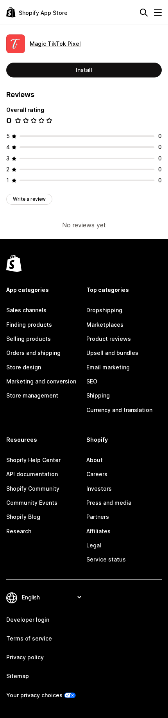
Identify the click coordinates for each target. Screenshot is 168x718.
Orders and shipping (33, 352)
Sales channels (26, 310)
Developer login (27, 619)
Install (84, 70)
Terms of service (29, 638)
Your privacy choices (34, 695)
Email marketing (108, 367)
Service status (106, 559)
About (94, 460)
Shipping (98, 395)
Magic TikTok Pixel (55, 43)
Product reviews (108, 338)
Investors (99, 488)
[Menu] (158, 12)
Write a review (29, 199)
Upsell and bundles (112, 352)
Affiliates (98, 531)
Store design (23, 367)
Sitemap (17, 676)
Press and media (108, 502)
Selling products (28, 338)
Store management (32, 395)
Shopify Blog (23, 516)
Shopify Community (32, 488)
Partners (97, 516)
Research (18, 531)
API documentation (32, 474)
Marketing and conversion (41, 381)
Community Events (31, 502)
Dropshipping (104, 310)
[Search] (144, 12)
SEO (91, 381)
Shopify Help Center (33, 460)
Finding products (29, 324)
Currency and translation (119, 410)
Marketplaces (104, 324)
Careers (96, 474)
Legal (93, 545)
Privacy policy (25, 657)
